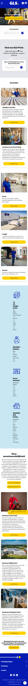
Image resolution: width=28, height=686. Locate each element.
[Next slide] (27, 17)
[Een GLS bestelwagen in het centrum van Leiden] (14, 182)
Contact (3, 670)
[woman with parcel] (14, 136)
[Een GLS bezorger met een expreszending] (14, 256)
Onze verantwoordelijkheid (14, 482)
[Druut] (14, 502)
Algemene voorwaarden (20, 679)
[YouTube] (14, 675)
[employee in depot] (14, 96)
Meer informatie (14, 122)
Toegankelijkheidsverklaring (15, 684)
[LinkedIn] (11, 675)
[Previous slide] (1, 17)
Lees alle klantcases (14, 647)
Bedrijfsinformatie (12, 682)
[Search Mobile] (23, 3)
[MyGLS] (26, 3)
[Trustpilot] (17, 675)
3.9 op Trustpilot (5, 6)
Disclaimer (19, 682)
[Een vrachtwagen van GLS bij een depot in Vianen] (14, 220)
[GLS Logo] (14, 3)
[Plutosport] (14, 598)
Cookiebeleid (12, 679)
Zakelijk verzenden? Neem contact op (14, 18)
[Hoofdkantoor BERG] (14, 549)
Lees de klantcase (14, 535)
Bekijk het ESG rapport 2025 (14, 486)
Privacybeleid (5, 679)
